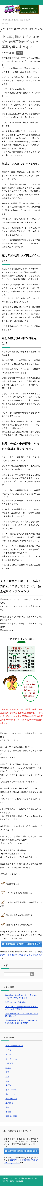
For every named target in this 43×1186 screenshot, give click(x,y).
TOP (16, 20)
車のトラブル (11, 1090)
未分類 (8, 1085)
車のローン (10, 1094)
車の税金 (9, 1103)
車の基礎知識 (11, 1099)
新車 (7, 1077)
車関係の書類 (11, 1116)
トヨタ (8, 1050)
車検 (7, 1107)
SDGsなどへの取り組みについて (19, 1002)
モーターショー (12, 1059)
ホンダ (8, 1054)
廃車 (7, 1072)
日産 (7, 1081)
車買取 (8, 1112)
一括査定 (9, 1063)
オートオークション (14, 1046)
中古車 (19, 53)
